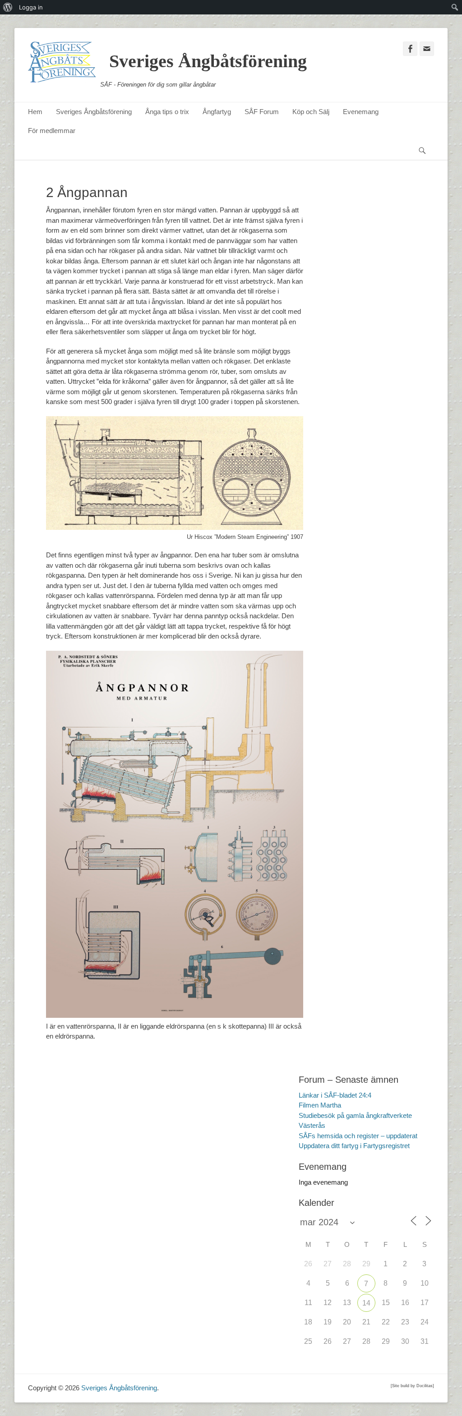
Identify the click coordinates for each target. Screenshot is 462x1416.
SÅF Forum (262, 111)
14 (366, 1303)
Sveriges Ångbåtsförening (208, 61)
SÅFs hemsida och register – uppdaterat (358, 1136)
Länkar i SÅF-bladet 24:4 (335, 1095)
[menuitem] (8, 7)
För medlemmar (51, 130)
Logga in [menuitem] (31, 7)
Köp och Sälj (310, 111)
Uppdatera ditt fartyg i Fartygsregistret (354, 1145)
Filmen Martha (320, 1105)
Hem (35, 111)
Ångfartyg (217, 111)
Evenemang (361, 111)
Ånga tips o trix (167, 111)
